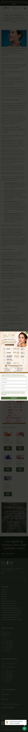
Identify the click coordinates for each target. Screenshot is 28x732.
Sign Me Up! (14, 398)
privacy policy (3, 394)
